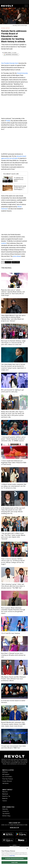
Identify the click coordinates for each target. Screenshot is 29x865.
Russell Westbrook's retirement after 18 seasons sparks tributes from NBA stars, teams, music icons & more (13, 724)
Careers (4, 801)
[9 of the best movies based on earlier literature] (14, 690)
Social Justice (5, 28)
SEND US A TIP (14, 827)
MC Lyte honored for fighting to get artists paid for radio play (12, 391)
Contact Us (5, 811)
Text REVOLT (6, 813)
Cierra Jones (7, 52)
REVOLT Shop (6, 816)
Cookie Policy (12, 855)
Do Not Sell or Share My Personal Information (14, 858)
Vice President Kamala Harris (9, 63)
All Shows (5, 772)
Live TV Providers (7, 776)
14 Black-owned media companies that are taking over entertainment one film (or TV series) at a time (13, 486)
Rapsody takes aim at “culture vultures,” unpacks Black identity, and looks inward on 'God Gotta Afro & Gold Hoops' (13, 292)
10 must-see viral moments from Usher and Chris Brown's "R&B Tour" (13, 747)
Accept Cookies (14, 862)
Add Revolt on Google (12, 54)
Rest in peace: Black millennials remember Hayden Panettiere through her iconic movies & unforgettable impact (13, 610)
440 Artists (5, 783)
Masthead (5, 794)
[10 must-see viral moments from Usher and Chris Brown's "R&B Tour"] (14, 736)
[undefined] (8, 180)
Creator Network (7, 781)
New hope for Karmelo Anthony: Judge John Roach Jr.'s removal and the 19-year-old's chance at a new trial (13, 342)
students (3, 243)
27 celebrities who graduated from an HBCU (18, 179)
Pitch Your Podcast (7, 779)
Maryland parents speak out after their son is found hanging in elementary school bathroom (20, 189)
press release (17, 256)
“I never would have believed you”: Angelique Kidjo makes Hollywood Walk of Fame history (13, 462)
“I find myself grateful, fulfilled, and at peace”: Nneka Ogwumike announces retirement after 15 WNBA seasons (13, 439)
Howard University (22, 73)
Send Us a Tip (6, 796)
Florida (8, 120)
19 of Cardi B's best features (10, 633)
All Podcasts (5, 774)
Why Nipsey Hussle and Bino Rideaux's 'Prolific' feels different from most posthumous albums (13, 678)
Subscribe (5, 809)
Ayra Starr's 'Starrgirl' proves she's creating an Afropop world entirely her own (13, 655)
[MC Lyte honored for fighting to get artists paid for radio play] (14, 380)
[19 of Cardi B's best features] (14, 623)
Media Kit (5, 798)
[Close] (27, 848)
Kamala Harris (15, 262)
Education (8, 262)
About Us (5, 791)
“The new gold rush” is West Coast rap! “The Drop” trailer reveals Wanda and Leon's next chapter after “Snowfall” (13, 536)
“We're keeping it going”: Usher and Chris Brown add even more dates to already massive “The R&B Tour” (13, 586)
